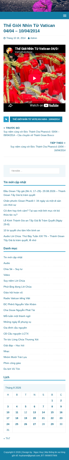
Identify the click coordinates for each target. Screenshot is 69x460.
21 (43, 418)
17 (8, 418)
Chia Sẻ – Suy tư (13, 269)
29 (52, 424)
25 (16, 424)
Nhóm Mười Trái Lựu (15, 357)
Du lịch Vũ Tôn (12, 368)
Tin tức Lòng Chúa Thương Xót (21, 339)
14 (43, 412)
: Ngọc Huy (38, 452)
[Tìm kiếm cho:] (34, 171)
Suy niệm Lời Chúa (14, 280)
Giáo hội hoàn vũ (13, 292)
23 (61, 418)
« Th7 (7, 438)
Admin (33, 38)
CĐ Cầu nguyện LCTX (16, 333)
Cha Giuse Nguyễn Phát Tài (19, 310)
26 (25, 424)
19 (25, 418)
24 (8, 424)
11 (17, 412)
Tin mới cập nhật (13, 257)
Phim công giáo (12, 363)
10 (8, 412)
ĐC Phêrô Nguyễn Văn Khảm (20, 304)
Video (7, 274)
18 (16, 418)
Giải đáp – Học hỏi (14, 345)
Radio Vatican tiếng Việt (17, 298)
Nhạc (6, 351)
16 (61, 412)
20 (34, 418)
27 (34, 424)
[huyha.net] (34, 9)
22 (52, 418)
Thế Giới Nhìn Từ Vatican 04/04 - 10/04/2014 (36, 119)
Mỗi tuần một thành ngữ (17, 316)
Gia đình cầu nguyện (15, 327)
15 (52, 412)
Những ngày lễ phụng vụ (17, 321)
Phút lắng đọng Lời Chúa (17, 286)
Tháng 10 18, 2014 (15, 38)
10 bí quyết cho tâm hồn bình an (22, 230)
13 (34, 412)
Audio (7, 263)
